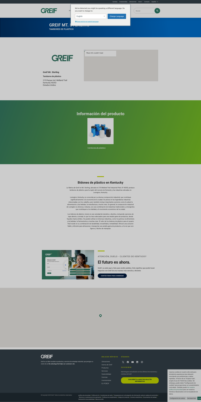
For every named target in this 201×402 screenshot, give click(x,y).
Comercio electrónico (136, 397)
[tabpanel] (100, 134)
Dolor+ (140, 2)
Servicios (105, 371)
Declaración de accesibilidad (86, 399)
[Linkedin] (137, 362)
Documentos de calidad (150, 397)
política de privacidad (84, 395)
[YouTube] (132, 362)
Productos (105, 368)
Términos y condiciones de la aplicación (90, 397)
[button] (68, 265)
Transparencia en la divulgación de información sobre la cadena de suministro (135, 395)
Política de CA (95, 395)
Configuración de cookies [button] (177, 398)
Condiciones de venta (106, 395)
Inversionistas (123, 2)
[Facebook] (128, 362)
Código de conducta (123, 397)
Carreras (115, 2)
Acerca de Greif (107, 365)
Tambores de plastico (96, 148)
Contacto (146, 2)
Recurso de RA (99, 399)
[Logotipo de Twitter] (123, 362)
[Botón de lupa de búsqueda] (157, 10)
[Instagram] (142, 362)
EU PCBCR (105, 383)
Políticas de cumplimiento (109, 397)
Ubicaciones (132, 2)
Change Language (117, 16)
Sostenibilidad (106, 374)
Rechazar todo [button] (191, 398)
